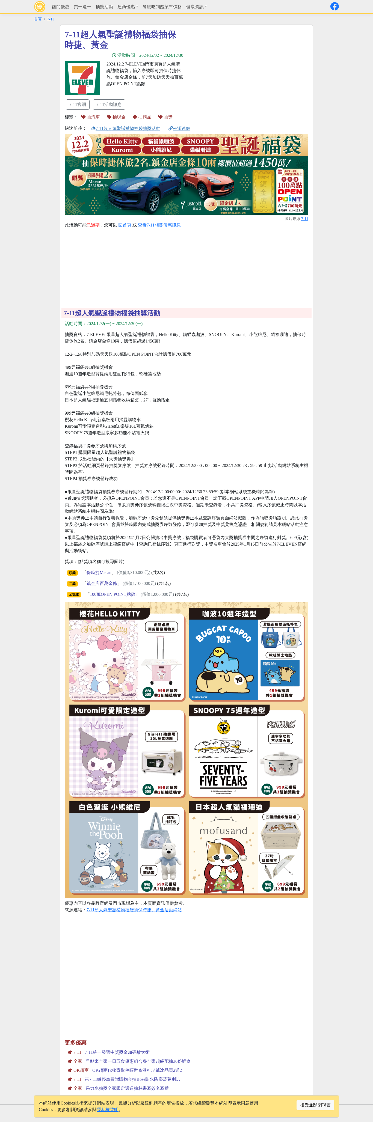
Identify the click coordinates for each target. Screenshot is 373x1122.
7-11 (50, 19)
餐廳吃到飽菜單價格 (162, 6)
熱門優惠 (60, 6)
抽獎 (168, 117)
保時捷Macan (99, 572)
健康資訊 (195, 6)
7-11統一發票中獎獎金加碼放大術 (117, 1052)
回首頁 (124, 225)
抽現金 (118, 117)
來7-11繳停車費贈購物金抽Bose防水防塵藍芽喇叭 (132, 1079)
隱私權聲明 (108, 1109)
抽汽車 (93, 117)
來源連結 (181, 128)
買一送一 (82, 6)
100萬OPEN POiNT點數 (112, 594)
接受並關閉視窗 (315, 1105)
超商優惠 (126, 6)
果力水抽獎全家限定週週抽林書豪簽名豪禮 (127, 1088)
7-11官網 (77, 104)
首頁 (38, 19)
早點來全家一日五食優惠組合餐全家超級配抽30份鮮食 (138, 1061)
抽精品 (144, 117)
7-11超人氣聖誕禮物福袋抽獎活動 (128, 128)
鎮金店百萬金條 (102, 583)
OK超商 (81, 1070)
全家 (77, 1061)
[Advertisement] (236, 67)
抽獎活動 (104, 6)
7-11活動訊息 (109, 104)
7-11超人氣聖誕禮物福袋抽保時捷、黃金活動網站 (134, 909)
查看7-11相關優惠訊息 (159, 225)
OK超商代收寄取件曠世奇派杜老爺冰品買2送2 (137, 1070)
